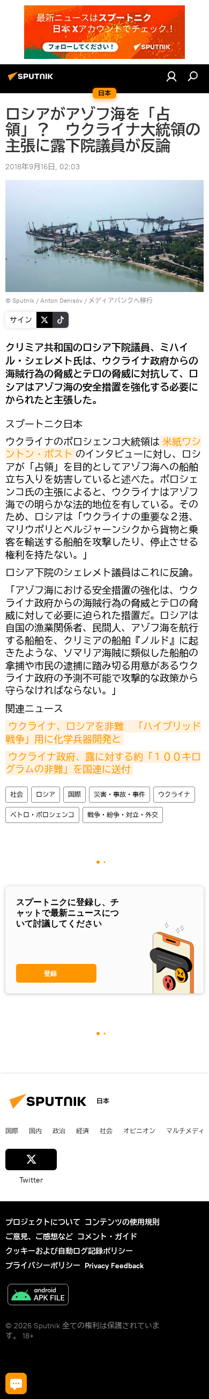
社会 (16, 794)
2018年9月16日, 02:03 (42, 166)
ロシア (45, 794)
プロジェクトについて (42, 1222)
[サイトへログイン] (171, 76)
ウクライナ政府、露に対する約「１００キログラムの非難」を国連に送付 (103, 763)
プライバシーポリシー (42, 1265)
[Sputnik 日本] (32, 80)
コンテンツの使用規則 (122, 1222)
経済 (82, 1130)
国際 (74, 794)
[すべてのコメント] (16, 1383)
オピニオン (139, 1130)
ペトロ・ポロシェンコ (42, 815)
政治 (59, 1130)
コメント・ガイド (107, 1236)
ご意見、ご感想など (39, 1236)
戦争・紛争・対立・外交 (122, 815)
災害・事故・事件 (119, 794)
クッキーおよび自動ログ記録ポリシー (69, 1251)
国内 (35, 1130)
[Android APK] (38, 1296)
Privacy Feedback (114, 1265)
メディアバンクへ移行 (120, 300)
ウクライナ (174, 794)
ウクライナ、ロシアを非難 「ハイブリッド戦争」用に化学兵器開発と (103, 732)
